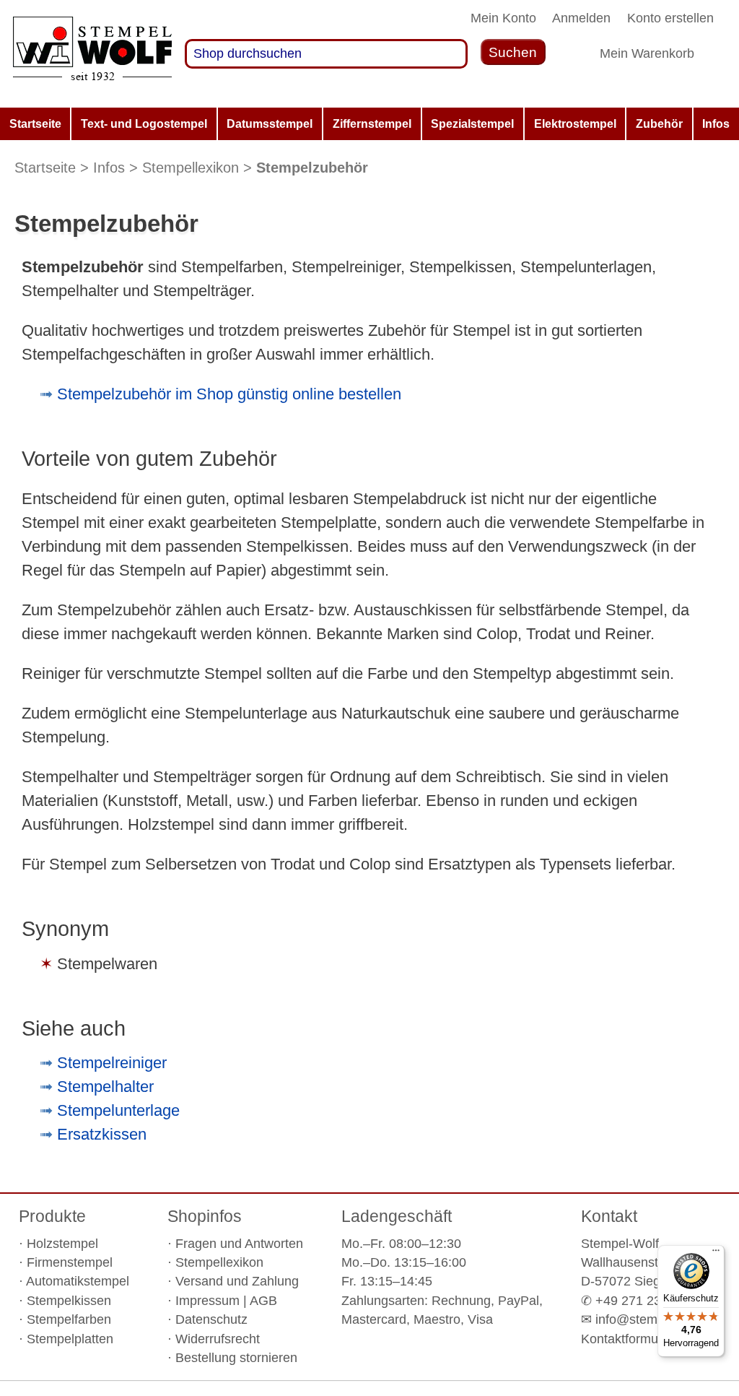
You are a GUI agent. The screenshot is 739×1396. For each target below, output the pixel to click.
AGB (263, 1300)
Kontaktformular (627, 1339)
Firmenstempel (70, 1262)
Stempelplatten (70, 1339)
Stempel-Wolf (620, 1243)
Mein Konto (503, 18)
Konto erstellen (670, 18)
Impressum (207, 1300)
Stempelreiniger (112, 1063)
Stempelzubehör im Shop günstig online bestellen (229, 394)
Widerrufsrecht (217, 1339)
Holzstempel (62, 1243)
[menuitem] (35, 124)
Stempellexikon (190, 167)
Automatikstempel (77, 1281)
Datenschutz (211, 1319)
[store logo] (92, 54)
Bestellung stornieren (236, 1358)
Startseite (45, 167)
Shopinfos (204, 1216)
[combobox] (326, 54)
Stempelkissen (69, 1300)
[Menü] (716, 1253)
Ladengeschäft (396, 1216)
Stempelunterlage (118, 1110)
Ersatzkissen (102, 1134)
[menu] (369, 124)
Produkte (52, 1216)
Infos (109, 167)
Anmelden (581, 18)
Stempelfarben (69, 1319)
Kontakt (609, 1216)
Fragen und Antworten (239, 1243)
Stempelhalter (105, 1087)
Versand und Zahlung (237, 1281)
